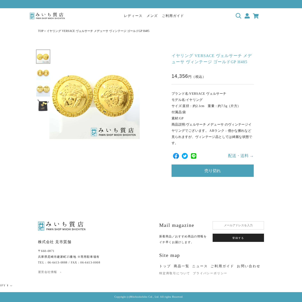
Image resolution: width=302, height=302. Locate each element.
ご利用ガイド (173, 15)
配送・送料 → (241, 156)
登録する (238, 238)
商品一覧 (182, 266)
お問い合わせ (249, 266)
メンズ (152, 15)
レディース (133, 15)
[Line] (193, 156)
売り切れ (212, 171)
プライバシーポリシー (210, 273)
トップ (165, 266)
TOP (40, 31)
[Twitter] (184, 156)
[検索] (239, 16)
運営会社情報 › (49, 272)
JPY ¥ (4, 285)
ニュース (200, 266)
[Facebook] (176, 156)
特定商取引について (174, 273)
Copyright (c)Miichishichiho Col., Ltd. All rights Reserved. (149, 296)
